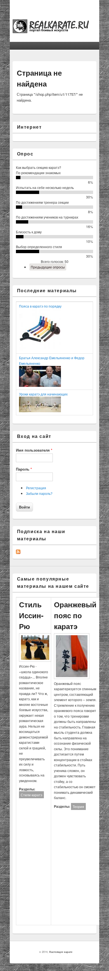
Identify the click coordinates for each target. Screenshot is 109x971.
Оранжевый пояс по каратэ (75, 615)
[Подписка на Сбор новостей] (18, 552)
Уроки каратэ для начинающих (43, 394)
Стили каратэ (31, 794)
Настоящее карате (60, 952)
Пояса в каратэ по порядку (40, 306)
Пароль (24, 469)
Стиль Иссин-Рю (31, 615)
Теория (78, 806)
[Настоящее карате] (55, 31)
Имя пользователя (34, 450)
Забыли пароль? (39, 493)
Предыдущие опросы (48, 267)
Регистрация (36, 487)
